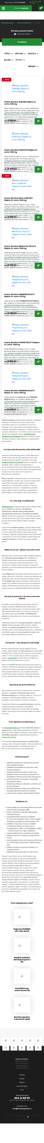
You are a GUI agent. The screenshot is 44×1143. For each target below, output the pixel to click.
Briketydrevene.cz (22, 1061)
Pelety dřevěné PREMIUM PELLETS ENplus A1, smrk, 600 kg (19, 392)
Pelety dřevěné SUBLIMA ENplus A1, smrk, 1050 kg (20, 103)
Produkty (22, 1075)
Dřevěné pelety (7, 23)
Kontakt (22, 1079)
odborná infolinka (9, 737)
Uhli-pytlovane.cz (22, 1063)
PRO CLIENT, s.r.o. (25, 1120)
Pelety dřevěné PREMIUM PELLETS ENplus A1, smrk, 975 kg (19, 295)
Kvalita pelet (7, 507)
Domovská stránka (23, 34)
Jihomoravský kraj (24, 23)
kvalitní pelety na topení (12, 462)
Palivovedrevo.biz (22, 1068)
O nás (22, 1090)
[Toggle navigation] (3, 8)
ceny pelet (12, 658)
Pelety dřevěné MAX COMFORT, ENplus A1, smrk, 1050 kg (18, 199)
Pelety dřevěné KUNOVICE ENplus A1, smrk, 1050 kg (21, 151)
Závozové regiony (22, 1086)
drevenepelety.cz (12, 728)
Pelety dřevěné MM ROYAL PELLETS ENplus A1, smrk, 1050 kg (20, 247)
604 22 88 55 (22, 1098)
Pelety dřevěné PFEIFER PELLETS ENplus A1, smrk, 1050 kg (22, 344)
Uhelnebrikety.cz (22, 1066)
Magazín (22, 1082)
